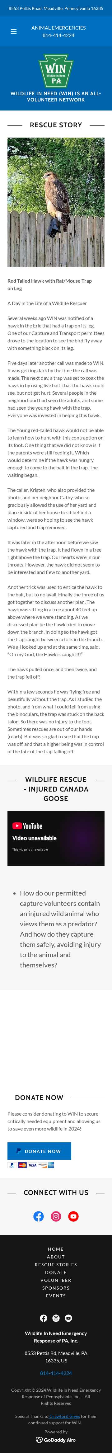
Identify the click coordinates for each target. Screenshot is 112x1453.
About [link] (56, 1256)
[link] (56, 71)
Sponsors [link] (56, 1288)
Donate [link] (56, 1272)
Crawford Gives (64, 1416)
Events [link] (56, 1295)
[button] (13, 31)
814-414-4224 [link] (58, 35)
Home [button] (56, 1249)
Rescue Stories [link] (56, 1264)
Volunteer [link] (56, 1280)
